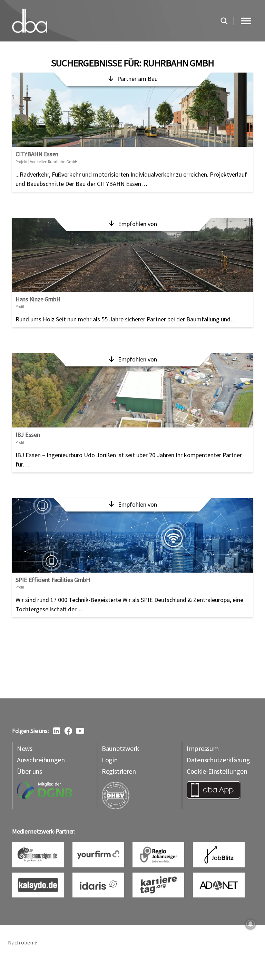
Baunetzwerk (120, 748)
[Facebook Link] (68, 731)
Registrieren (119, 771)
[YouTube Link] (80, 731)
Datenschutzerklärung (218, 759)
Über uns (29, 771)
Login (110, 759)
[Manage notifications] (250, 924)
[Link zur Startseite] (112, 21)
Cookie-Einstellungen (217, 771)
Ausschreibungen (41, 759)
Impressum (203, 748)
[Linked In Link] (56, 731)
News (24, 748)
